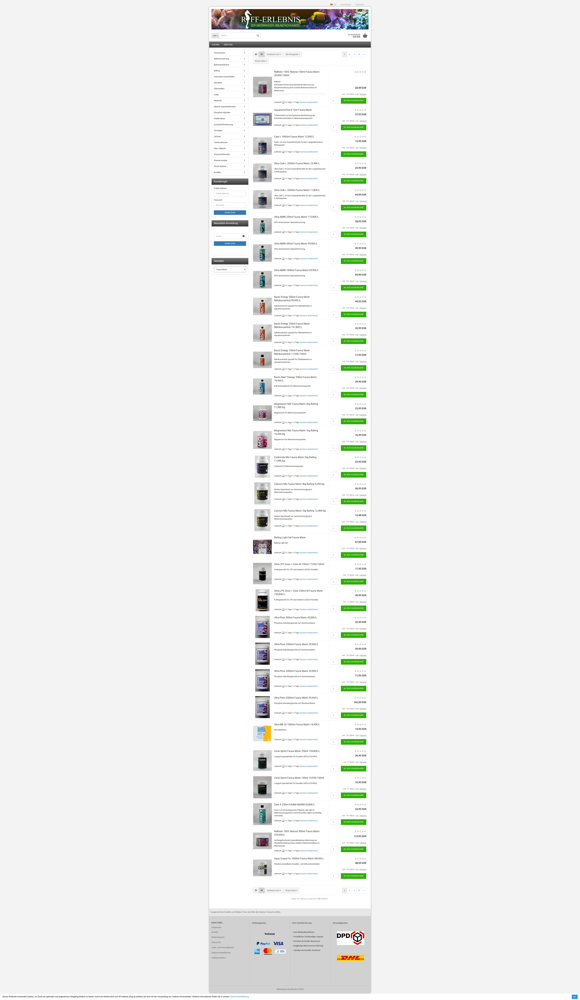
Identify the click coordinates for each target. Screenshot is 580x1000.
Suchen (215, 45)
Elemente (218, 83)
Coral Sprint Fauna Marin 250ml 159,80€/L (297, 751)
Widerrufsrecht (217, 937)
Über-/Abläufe (220, 148)
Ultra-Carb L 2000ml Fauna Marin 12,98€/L (297, 163)
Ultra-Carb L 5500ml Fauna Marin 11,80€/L (297, 190)
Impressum (216, 927)
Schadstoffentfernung (223, 124)
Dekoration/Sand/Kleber (224, 77)
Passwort (218, 200)
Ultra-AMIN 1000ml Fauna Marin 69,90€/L (296, 270)
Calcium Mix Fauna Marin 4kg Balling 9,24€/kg (299, 484)
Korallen (217, 172)
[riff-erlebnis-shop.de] (290, 18)
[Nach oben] (571, 995)
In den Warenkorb (353, 101)
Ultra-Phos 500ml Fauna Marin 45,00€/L (295, 617)
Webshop (281, 989)
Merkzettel (360, 4)
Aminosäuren (219, 53)
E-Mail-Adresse (220, 188)
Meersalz (218, 100)
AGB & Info (216, 942)
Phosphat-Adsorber (222, 112)
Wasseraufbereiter (222, 154)
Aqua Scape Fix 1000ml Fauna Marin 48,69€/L (299, 858)
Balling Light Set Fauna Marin (290, 537)
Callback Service (218, 958)
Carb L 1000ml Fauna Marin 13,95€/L (294, 136)
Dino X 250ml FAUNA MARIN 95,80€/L (294, 804)
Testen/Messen (220, 142)
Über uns (228, 45)
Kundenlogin (346, 4)
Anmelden (230, 213)
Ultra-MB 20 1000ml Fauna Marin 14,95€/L (297, 724)
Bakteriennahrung (221, 59)
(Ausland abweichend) (309, 102)
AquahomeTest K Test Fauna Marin (293, 109)
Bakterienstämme (221, 65)
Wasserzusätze (220, 160)
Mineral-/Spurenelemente (225, 106)
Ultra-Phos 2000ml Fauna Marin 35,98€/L (296, 671)
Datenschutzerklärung (239, 996)
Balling (217, 70)
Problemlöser (219, 118)
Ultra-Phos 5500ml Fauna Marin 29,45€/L (296, 697)
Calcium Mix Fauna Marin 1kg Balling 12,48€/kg (300, 510)
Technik (217, 136)
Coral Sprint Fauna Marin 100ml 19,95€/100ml (299, 777)
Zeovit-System (220, 166)
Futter (216, 95)
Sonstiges (218, 130)
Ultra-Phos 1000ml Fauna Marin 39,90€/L (296, 644)
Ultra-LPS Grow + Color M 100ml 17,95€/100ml (299, 564)
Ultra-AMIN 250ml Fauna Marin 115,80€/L (296, 216)
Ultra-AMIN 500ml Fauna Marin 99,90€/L (295, 243)
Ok (574, 997)
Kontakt (214, 932)
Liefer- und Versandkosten (222, 947)
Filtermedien (219, 88)
